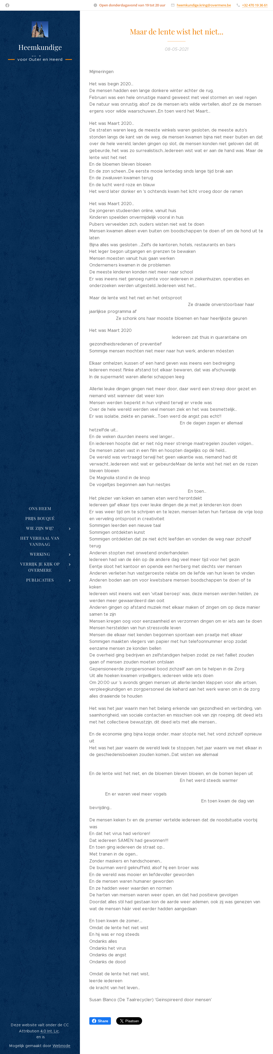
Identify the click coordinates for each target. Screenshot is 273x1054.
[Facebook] (7, 5)
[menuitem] (40, 509)
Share (103, 1021)
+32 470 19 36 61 (255, 5)
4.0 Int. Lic (49, 1031)
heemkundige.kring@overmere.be (204, 5)
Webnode (62, 1045)
